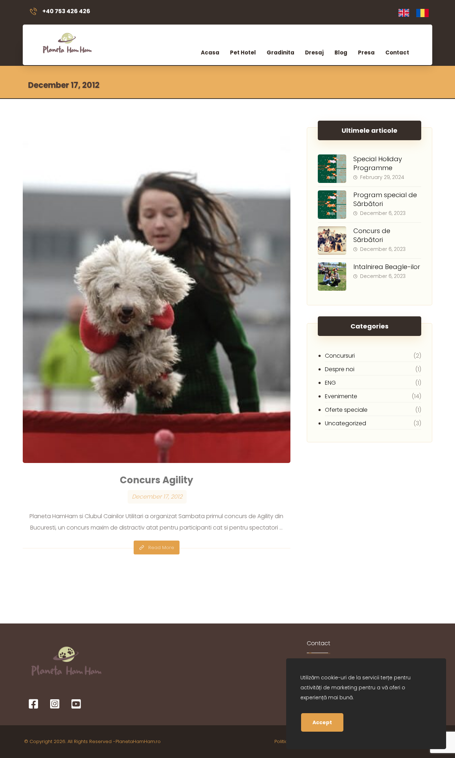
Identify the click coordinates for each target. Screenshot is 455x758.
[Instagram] (54, 704)
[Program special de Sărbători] (332, 204)
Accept (322, 722)
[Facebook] (33, 704)
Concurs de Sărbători (371, 235)
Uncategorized (345, 423)
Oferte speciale (346, 410)
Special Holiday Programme (377, 163)
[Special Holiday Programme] (332, 168)
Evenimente (341, 396)
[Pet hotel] (66, 42)
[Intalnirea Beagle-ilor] (332, 276)
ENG (330, 383)
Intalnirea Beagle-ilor (386, 266)
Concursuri (340, 356)
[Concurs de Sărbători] (332, 240)
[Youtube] (76, 704)
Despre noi (339, 369)
